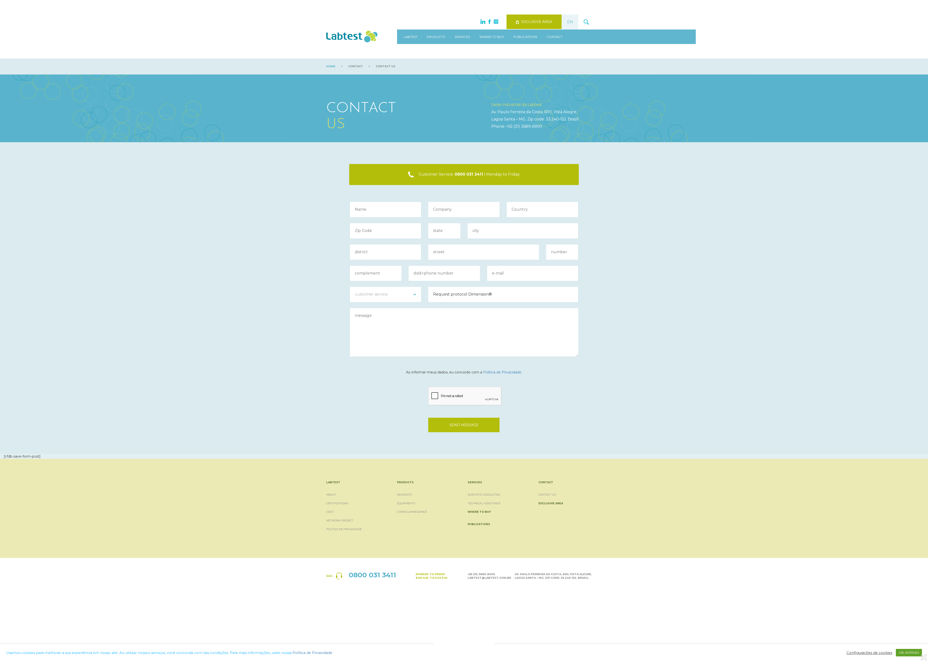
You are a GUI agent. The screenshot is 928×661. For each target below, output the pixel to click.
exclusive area (536, 22)
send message (464, 425)
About (331, 494)
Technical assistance (484, 503)
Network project (339, 520)
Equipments (406, 503)
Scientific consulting (484, 494)
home (330, 66)
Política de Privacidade (502, 372)
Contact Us (547, 494)
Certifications (337, 503)
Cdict (330, 511)
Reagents (404, 494)
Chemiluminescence (412, 511)
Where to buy (491, 37)
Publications (525, 37)
